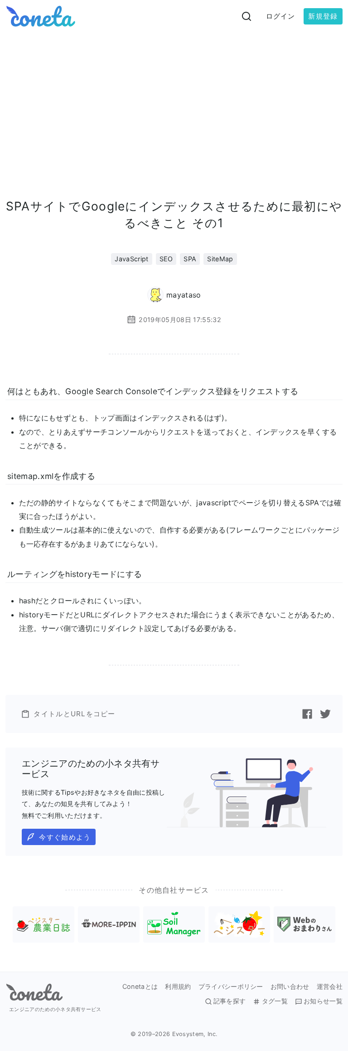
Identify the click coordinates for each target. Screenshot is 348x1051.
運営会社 (330, 986)
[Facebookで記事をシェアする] (307, 714)
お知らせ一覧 (323, 1001)
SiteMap (220, 259)
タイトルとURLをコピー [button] (74, 713)
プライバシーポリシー (230, 986)
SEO (166, 259)
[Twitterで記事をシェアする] (325, 714)
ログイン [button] (280, 16)
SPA (190, 259)
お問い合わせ (290, 986)
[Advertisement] (174, 100)
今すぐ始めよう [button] (65, 837)
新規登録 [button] (323, 16)
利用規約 (178, 986)
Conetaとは (140, 986)
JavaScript (131, 259)
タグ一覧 (274, 1001)
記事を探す (229, 1001)
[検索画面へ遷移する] (246, 16)
